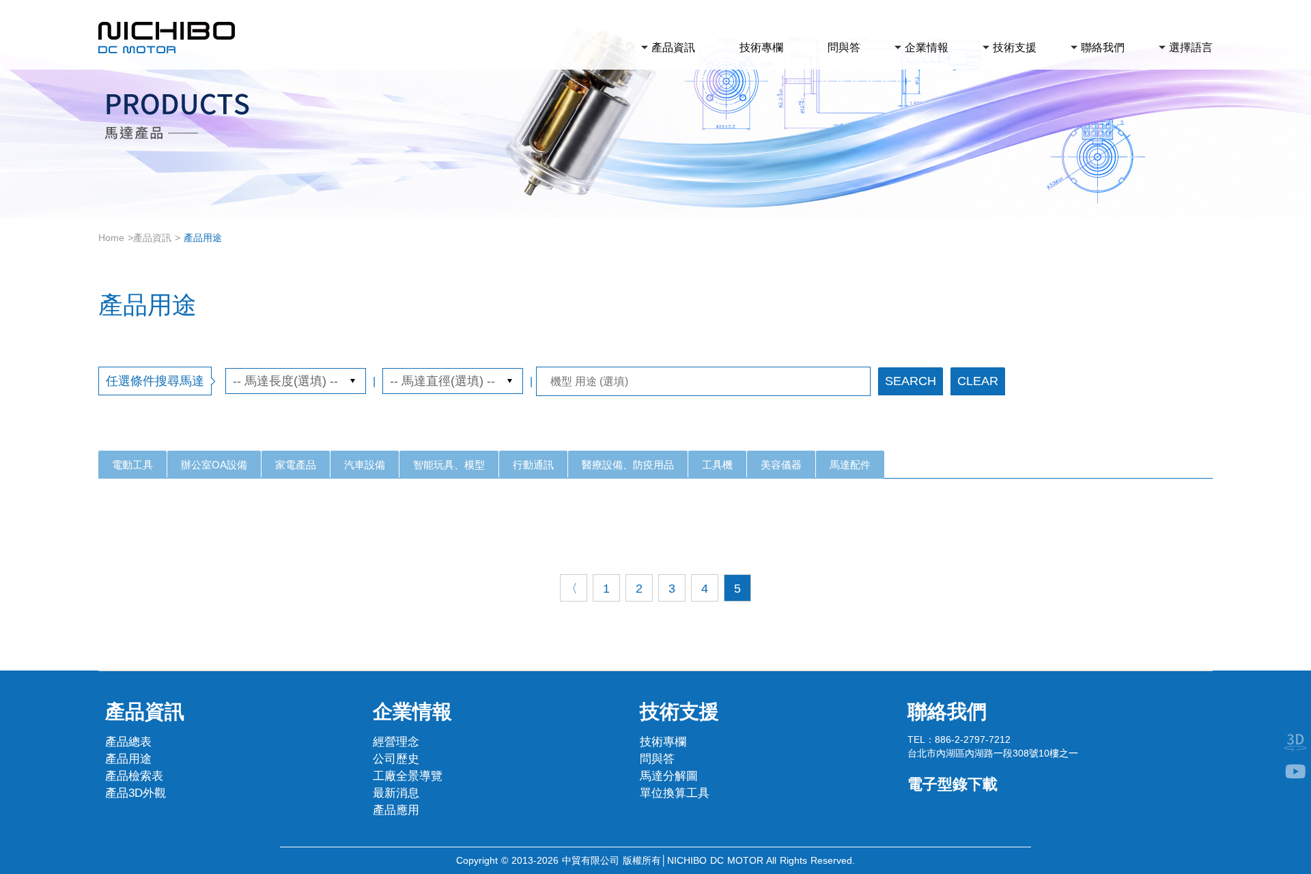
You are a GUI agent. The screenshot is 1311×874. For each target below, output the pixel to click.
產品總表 (128, 741)
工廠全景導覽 (407, 776)
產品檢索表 (134, 776)
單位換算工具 (674, 793)
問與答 (844, 47)
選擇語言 (1191, 47)
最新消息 (396, 793)
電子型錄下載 (952, 784)
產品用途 (128, 758)
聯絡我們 (1103, 47)
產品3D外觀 (135, 793)
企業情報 (926, 47)
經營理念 (396, 741)
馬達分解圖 (669, 776)
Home (111, 237)
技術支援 (1015, 47)
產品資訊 (673, 47)
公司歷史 (396, 758)
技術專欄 (761, 47)
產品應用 (396, 810)
